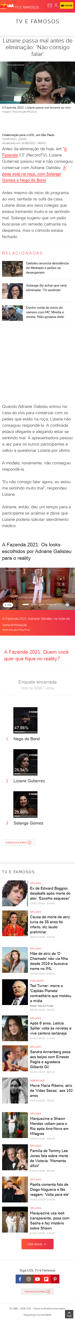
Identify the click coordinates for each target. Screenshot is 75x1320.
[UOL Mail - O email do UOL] (49, 5)
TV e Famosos (38, 21)
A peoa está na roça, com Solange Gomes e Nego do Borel (34, 174)
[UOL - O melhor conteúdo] (7, 6)
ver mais (34, 1244)
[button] (25, 604)
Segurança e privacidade (37, 1314)
